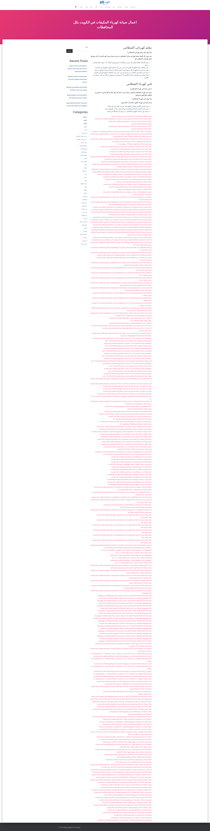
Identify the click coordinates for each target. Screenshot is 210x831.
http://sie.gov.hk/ (125, 813)
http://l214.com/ (115, 338)
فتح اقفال (84, 199)
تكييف (101, 7)
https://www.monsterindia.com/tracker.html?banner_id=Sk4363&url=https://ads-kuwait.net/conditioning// (128, 408)
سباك (114, 7)
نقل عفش (84, 240)
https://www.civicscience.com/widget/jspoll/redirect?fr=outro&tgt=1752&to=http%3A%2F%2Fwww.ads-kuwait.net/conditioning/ (126, 144)
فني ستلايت (132, 7)
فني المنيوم (84, 202)
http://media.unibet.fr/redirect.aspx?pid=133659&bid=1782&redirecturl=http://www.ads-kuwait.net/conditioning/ (121, 777)
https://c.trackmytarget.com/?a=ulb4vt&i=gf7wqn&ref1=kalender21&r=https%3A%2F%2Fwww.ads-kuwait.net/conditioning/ (121, 683)
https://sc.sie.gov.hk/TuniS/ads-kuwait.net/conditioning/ (125, 820)
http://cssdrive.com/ (124, 147)
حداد (86, 174)
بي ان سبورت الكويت (82, 139)
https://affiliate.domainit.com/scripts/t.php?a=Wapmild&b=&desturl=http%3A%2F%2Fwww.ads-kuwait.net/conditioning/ (121, 166)
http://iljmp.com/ (135, 313)
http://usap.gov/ (112, 780)
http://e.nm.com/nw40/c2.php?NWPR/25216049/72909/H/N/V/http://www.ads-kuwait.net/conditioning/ (123, 449)
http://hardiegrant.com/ (115, 288)
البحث (86, 47)
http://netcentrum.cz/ (120, 737)
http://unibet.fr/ (142, 775)
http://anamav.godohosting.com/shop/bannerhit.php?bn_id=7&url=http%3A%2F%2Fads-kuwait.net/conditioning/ (121, 285)
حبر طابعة (84, 171)
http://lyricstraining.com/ (122, 394)
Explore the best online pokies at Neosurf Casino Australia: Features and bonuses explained (77, 68)
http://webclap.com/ (103, 702)
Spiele (85, 123)
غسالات (85, 193)
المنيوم (85, 126)
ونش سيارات (84, 244)
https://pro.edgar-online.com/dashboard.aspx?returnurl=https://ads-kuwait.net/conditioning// (127, 189)
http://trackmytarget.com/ (122, 681)
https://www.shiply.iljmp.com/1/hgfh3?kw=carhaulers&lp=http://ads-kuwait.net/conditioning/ (130, 315)
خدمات (85, 177)
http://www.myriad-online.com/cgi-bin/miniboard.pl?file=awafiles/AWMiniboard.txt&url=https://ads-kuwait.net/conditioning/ (124, 424)
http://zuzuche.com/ (123, 729)
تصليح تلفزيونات (83, 145)
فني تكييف (84, 206)
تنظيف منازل (107, 7)
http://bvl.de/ (125, 754)
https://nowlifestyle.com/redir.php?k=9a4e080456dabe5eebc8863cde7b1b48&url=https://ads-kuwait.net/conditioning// (131, 469)
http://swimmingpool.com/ (116, 649)
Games (85, 117)
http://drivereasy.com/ (114, 169)
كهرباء (85, 228)
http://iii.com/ (111, 308)
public (85, 120)
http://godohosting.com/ (115, 283)
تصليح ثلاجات (84, 152)
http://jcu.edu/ (127, 760)
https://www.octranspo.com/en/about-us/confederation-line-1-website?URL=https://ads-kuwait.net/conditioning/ (122, 489)
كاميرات (81, 7)
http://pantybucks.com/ (115, 510)
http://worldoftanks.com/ (134, 712)
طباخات (85, 190)
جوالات (96, 7)
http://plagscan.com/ (119, 550)
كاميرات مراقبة (83, 221)
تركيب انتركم (84, 142)
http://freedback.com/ (114, 252)
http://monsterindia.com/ (115, 401)
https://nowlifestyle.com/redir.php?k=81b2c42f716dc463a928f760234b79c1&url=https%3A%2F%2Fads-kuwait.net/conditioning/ (127, 454)
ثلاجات (86, 7)
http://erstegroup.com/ (115, 197)
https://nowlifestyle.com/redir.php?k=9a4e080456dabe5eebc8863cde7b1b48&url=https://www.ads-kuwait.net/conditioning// (129, 479)
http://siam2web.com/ (114, 591)
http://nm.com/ (125, 447)
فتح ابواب (84, 196)
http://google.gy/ (114, 790)
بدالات (85, 130)
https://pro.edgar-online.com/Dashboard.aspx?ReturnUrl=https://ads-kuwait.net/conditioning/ (128, 181)
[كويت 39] (105, 3)
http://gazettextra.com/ (115, 263)
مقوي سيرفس (83, 234)
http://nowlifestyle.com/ (120, 452)
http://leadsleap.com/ (114, 379)
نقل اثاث (126, 7)
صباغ (91, 7)
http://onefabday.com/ (115, 497)
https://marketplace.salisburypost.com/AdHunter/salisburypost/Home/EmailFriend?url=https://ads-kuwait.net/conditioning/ (121, 567)
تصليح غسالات (83, 155)
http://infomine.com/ (116, 333)
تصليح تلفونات (83, 148)
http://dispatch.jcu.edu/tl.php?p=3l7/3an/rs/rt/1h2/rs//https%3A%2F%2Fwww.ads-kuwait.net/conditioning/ (121, 762)
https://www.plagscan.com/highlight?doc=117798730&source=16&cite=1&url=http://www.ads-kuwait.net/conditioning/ (131, 557)
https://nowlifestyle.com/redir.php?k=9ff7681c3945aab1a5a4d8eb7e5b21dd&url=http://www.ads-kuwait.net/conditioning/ (130, 464)
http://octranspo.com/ (117, 487)
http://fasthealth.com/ (114, 247)
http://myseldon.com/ (120, 427)
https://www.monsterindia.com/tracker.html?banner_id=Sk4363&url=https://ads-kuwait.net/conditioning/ (128, 403)
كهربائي (85, 231)
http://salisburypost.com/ (116, 565)
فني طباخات (84, 215)
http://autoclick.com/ (114, 134)
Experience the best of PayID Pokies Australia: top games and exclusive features (77, 79)
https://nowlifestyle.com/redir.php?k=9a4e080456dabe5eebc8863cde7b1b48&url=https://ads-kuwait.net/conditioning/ (131, 459)
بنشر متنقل (84, 133)
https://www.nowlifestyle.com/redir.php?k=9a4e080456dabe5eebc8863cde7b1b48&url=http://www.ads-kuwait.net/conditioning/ (123, 484)
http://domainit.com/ (115, 164)
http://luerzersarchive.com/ (116, 384)
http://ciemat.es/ (112, 765)
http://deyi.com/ (112, 157)
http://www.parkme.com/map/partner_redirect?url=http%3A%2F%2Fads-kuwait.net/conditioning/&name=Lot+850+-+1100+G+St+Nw (126, 547)
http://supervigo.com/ (119, 644)
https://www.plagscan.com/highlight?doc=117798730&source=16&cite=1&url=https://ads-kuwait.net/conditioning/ (121, 562)
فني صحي (84, 212)
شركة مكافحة (83, 183)
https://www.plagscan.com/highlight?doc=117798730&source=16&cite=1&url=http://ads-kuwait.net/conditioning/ (131, 552)
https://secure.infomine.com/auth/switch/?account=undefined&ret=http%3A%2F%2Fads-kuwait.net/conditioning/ (122, 335)
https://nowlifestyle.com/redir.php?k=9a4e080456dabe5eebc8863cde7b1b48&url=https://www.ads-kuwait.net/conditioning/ (129, 474)
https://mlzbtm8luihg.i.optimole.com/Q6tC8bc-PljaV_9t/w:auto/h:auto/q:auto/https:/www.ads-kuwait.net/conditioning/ (121, 507)
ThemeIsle (61, 827)
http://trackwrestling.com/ (116, 686)
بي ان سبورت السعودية (81, 136)
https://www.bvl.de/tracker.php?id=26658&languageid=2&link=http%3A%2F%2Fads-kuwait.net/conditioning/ (129, 757)
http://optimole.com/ (114, 500)
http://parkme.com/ (114, 545)
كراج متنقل (119, 7)
